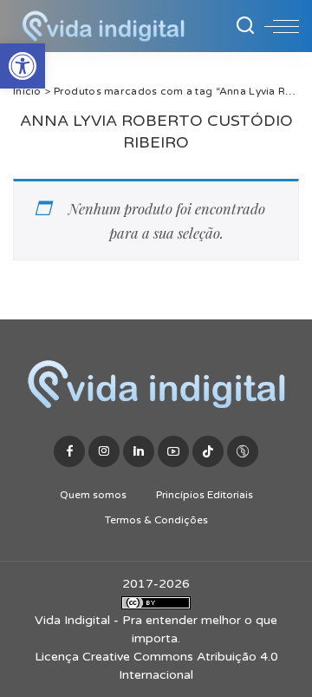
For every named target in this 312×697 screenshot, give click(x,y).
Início (27, 91)
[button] (22, 66)
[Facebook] (69, 451)
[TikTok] (208, 451)
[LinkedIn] (138, 451)
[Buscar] (245, 26)
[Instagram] (104, 451)
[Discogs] (242, 451)
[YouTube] (173, 451)
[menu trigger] (281, 26)
